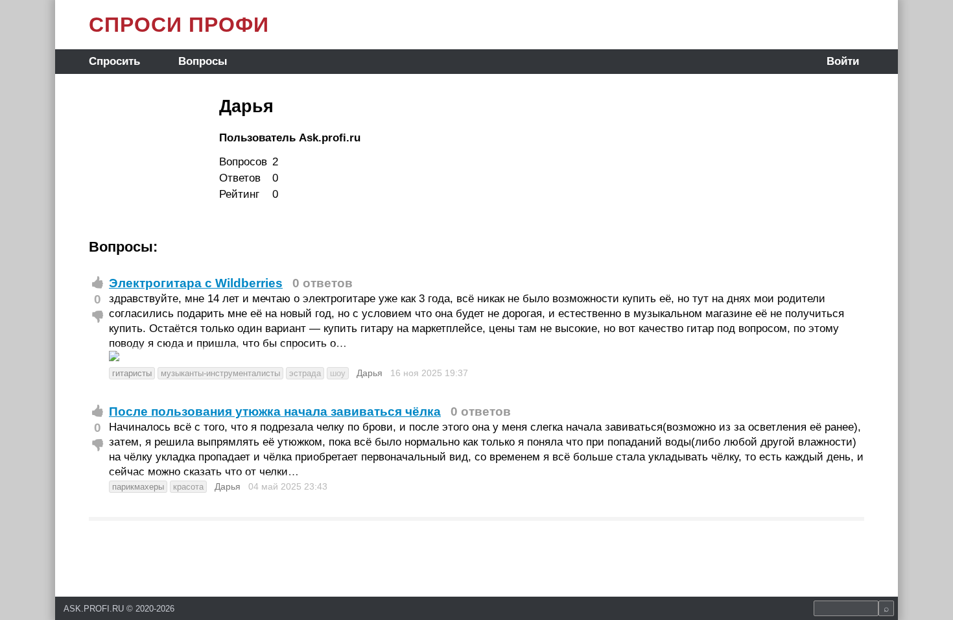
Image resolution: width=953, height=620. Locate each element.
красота (188, 487)
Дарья (369, 373)
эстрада (305, 373)
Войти (843, 61)
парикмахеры (138, 487)
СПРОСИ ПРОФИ (179, 24)
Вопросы (203, 61)
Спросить (114, 61)
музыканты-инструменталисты (220, 373)
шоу (338, 373)
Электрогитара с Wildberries (196, 283)
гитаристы (132, 373)
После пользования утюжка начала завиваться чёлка (275, 411)
